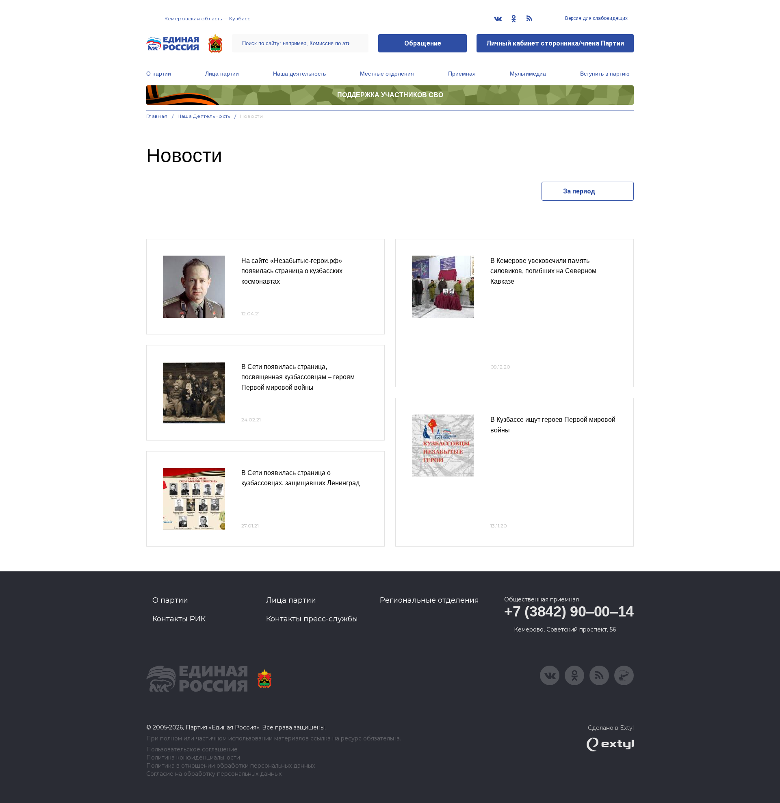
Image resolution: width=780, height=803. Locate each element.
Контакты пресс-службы (312, 618)
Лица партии (222, 73)
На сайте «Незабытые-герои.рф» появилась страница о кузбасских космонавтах (291, 271)
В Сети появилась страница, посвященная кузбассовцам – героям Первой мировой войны (298, 377)
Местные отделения (387, 73)
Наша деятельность (299, 73)
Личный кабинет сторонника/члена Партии (555, 43)
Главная (157, 116)
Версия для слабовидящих (596, 18)
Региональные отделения (429, 600)
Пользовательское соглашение (192, 749)
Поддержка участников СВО (390, 94)
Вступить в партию (605, 73)
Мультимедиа (528, 73)
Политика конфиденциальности (193, 757)
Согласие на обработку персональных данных (214, 773)
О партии (158, 73)
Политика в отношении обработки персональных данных (230, 765)
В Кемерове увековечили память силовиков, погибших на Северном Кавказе (543, 271)
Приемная (462, 73)
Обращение (422, 43)
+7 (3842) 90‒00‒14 (569, 611)
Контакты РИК (179, 618)
